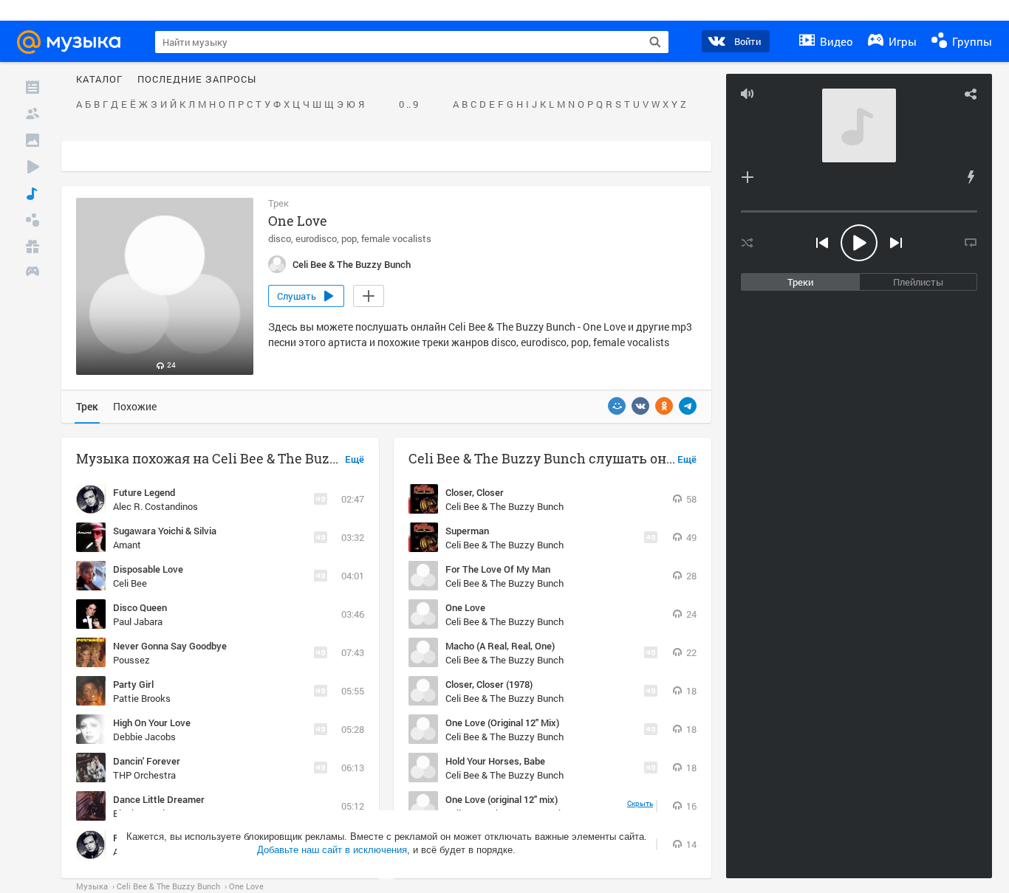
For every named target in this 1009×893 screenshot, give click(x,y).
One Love (465, 607)
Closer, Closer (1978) (489, 684)
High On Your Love (152, 722)
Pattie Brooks (142, 698)
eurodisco (316, 238)
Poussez (131, 659)
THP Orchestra (144, 775)
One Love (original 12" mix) (501, 799)
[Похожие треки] (970, 177)
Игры (901, 41)
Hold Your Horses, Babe (495, 761)
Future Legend (144, 492)
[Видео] (32, 167)
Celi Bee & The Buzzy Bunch (504, 506)
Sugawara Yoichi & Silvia (164, 530)
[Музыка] (32, 193)
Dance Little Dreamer (159, 799)
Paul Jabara (138, 621)
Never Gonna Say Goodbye (170, 645)
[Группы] (32, 220)
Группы (970, 41)
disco (279, 238)
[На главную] (75, 42)
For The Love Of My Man (497, 569)
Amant (127, 544)
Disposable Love (148, 569)
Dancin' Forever (146, 761)
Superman (467, 530)
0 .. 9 (408, 105)
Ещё (354, 460)
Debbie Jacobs (144, 736)
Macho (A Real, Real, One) (500, 645)
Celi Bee (130, 583)
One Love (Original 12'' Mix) (502, 722)
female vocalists (396, 238)
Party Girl (133, 684)
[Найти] (655, 42)
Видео (835, 41)
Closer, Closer (474, 492)
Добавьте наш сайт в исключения (332, 849)
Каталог (99, 80)
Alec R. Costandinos (155, 506)
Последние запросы (196, 80)
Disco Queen (140, 607)
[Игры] (32, 273)
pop (349, 238)
